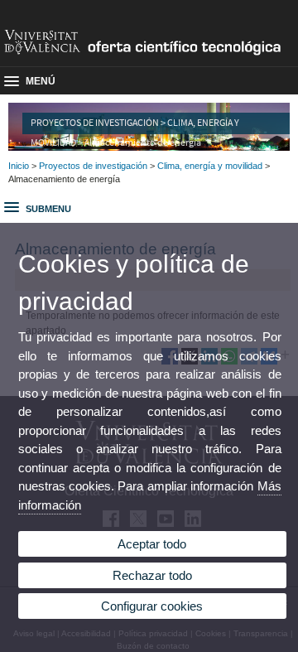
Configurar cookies (152, 606)
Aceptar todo (152, 544)
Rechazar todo (152, 575)
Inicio (18, 166)
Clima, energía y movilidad (209, 166)
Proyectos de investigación (93, 166)
